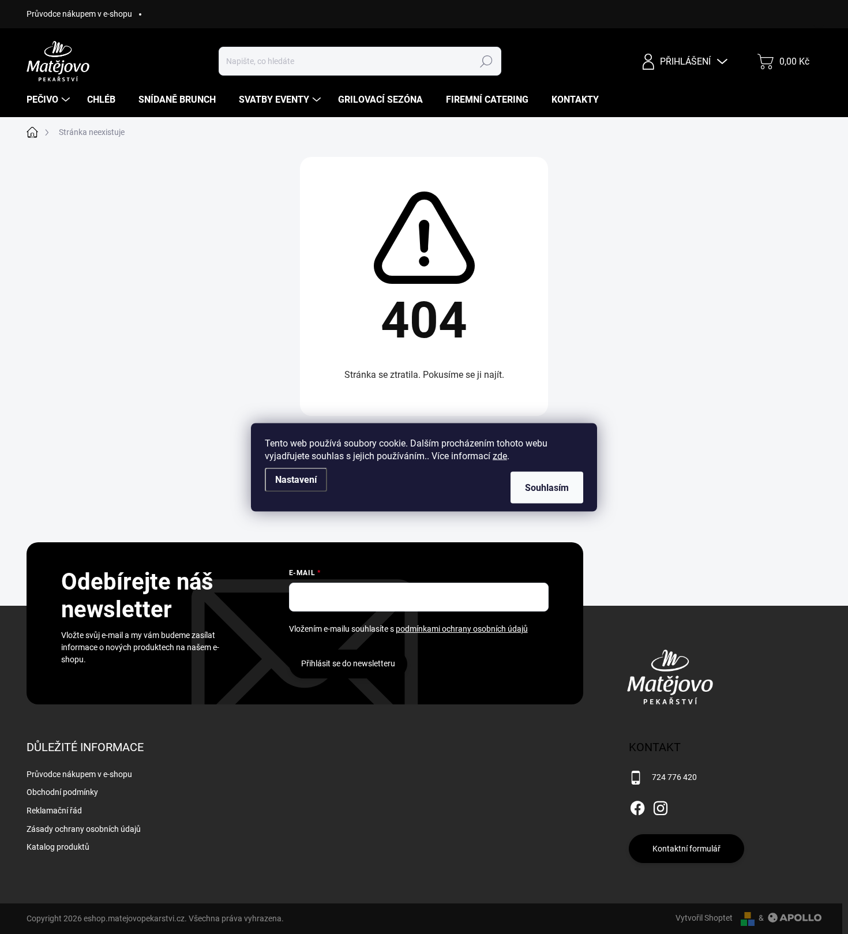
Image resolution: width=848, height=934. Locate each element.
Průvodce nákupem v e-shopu (79, 13)
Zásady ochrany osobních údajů (84, 829)
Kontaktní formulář (686, 848)
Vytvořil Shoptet (704, 917)
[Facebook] (637, 806)
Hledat (486, 61)
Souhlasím (547, 487)
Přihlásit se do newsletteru (348, 663)
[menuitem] (50, 99)
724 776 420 (674, 777)
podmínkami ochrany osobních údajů (462, 628)
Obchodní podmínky (62, 792)
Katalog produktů (58, 847)
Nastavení (296, 479)
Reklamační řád (54, 810)
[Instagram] (660, 806)
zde (500, 455)
